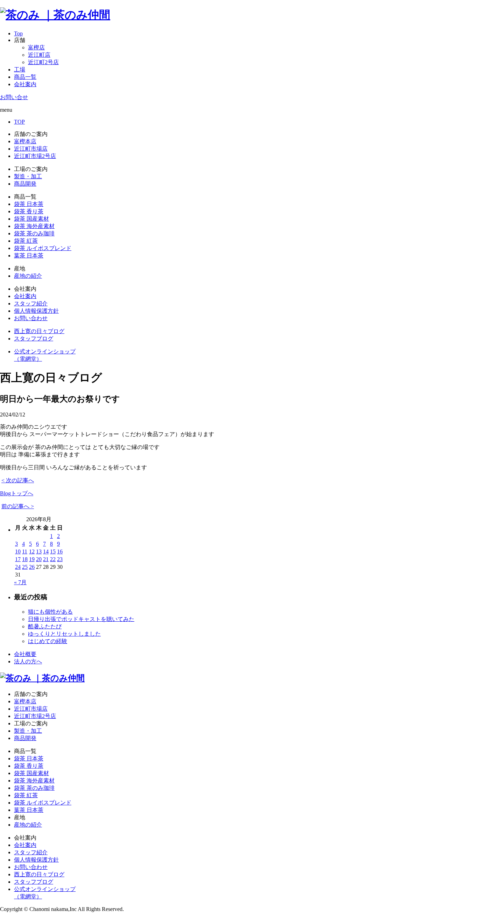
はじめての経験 (47, 641)
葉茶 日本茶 (28, 255)
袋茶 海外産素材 (34, 226)
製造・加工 (28, 176)
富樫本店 (25, 141)
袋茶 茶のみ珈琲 (34, 233)
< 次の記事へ (17, 480)
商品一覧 (25, 77)
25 (25, 567)
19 (32, 559)
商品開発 (25, 184)
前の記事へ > (17, 506)
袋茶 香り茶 (28, 211)
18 (25, 559)
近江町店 (39, 55)
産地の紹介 (28, 276)
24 (18, 567)
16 (60, 551)
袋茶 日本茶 (28, 204)
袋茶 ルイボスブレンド (42, 248)
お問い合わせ (31, 318)
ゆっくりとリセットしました (64, 634)
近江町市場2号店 (35, 156)
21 (46, 559)
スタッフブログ (33, 338)
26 (32, 567)
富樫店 (36, 47)
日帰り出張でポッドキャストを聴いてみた (81, 619)
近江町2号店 (43, 62)
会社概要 (25, 654)
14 (46, 551)
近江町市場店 (31, 149)
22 (53, 559)
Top (18, 33)
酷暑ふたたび (45, 626)
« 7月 (20, 582)
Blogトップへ (16, 493)
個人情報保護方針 (36, 311)
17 (18, 559)
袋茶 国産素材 (31, 219)
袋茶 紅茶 (26, 241)
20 (39, 559)
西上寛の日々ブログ (39, 331)
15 (53, 551)
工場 (19, 70)
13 (39, 551)
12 (32, 551)
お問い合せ (14, 97)
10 (18, 551)
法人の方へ (28, 661)
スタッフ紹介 (31, 303)
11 (24, 551)
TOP (19, 122)
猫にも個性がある (50, 612)
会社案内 (25, 84)
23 (60, 559)
